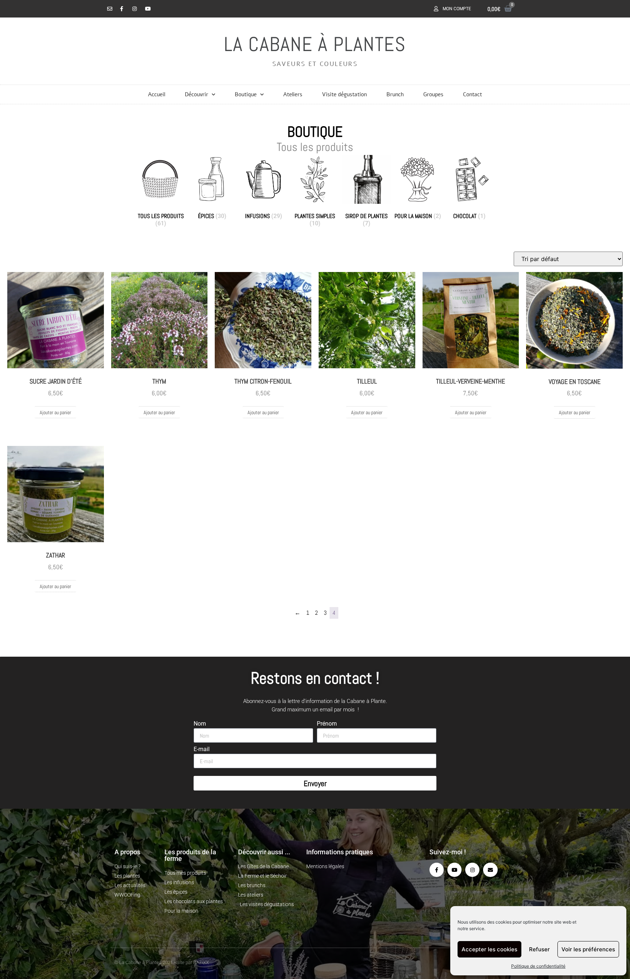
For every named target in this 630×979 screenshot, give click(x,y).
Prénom (327, 724)
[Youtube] (454, 870)
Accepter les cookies (489, 949)
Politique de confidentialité (538, 966)
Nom (200, 724)
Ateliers (292, 94)
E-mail (202, 749)
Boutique (246, 94)
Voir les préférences (588, 949)
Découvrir (196, 94)
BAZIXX (201, 962)
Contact (472, 94)
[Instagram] (472, 870)
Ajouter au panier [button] (55, 412)
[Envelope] (490, 870)
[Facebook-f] (436, 870)
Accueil (156, 94)
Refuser (539, 949)
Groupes (433, 94)
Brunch (395, 94)
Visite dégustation (344, 94)
